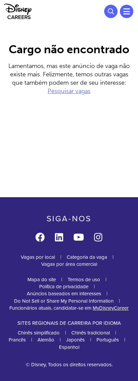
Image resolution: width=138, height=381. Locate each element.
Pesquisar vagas (69, 91)
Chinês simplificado (39, 332)
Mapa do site (41, 279)
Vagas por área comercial (69, 264)
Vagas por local (38, 257)
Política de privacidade (63, 286)
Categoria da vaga (87, 257)
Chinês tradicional (90, 332)
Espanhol (69, 347)
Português (107, 340)
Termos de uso (84, 279)
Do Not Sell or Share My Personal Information (64, 301)
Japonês (75, 340)
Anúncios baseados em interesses (64, 293)
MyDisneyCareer (111, 308)
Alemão (46, 340)
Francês (17, 340)
